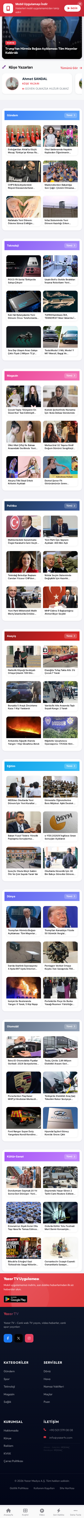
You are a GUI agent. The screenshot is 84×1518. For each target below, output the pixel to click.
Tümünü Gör (69, 68)
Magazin (9, 1394)
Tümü (69, 115)
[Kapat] (79, 4)
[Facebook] (8, 1338)
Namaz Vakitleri (54, 1386)
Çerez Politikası (13, 1461)
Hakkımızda (11, 1430)
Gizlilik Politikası (19, 1488)
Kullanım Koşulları (44, 1488)
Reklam (8, 1446)
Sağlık (7, 1402)
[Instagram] (29, 1338)
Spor (7, 1379)
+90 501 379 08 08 (61, 1430)
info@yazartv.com (60, 1437)
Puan (47, 1402)
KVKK (7, 1453)
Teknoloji (9, 1386)
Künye (7, 1438)
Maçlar (48, 1394)
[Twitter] (18, 1338)
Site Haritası (67, 1488)
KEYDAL (65, 1447)
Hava (47, 1379)
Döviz (47, 1371)
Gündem (9, 1371)
